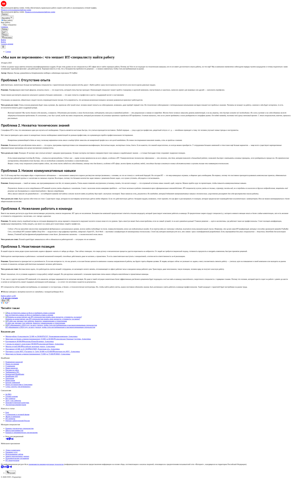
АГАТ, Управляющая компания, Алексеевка (60, 336)
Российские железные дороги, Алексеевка (38, 346)
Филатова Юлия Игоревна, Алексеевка (38, 341)
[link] (5, 34)
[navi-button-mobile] (3, 47)
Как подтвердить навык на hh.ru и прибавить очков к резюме (29, 315)
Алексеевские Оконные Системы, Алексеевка (73, 339)
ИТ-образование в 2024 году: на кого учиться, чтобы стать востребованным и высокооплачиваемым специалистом (50, 327)
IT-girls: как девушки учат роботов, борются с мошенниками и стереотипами (35, 323)
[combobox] (10, 472)
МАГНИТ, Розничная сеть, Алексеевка (44, 349)
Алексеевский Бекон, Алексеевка (51, 344)
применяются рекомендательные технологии (46, 464)
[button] (3, 40)
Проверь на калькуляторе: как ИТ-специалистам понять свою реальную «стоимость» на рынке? (42, 319)
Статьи (8, 52)
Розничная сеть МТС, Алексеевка (67, 351)
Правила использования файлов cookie (40, 12)
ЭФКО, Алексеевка (62, 354)
